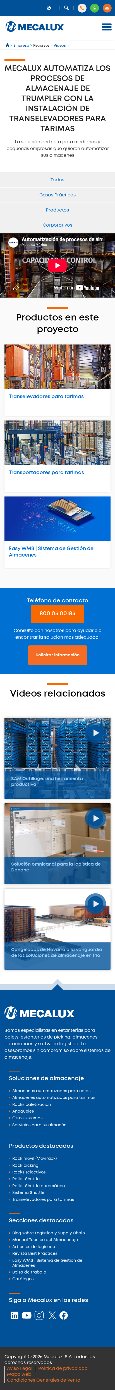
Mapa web (19, 1374)
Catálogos (22, 1279)
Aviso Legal (19, 1369)
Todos (57, 180)
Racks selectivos (28, 1172)
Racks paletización (31, 1105)
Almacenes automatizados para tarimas (53, 1098)
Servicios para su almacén (39, 1125)
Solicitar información (58, 655)
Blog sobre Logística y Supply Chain (48, 1233)
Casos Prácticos (57, 195)
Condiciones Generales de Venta (43, 1380)
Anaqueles (23, 1111)
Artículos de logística (33, 1247)
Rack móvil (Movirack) (34, 1159)
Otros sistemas (27, 1118)
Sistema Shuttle (28, 1193)
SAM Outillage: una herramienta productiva (47, 782)
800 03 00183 (57, 613)
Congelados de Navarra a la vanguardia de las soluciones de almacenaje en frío (56, 953)
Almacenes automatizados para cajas (51, 1091)
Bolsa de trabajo (29, 1272)
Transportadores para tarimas (46, 473)
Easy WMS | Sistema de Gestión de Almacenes (51, 552)
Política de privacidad (63, 1369)
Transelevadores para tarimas (46, 397)
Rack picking (25, 1166)
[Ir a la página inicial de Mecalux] (8, 45)
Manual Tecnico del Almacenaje (45, 1240)
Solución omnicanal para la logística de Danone (56, 867)
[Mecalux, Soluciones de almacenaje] (35, 32)
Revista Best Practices (34, 1254)
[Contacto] (107, 8)
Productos (57, 210)
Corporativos (57, 225)
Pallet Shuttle (26, 1179)
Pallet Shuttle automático (38, 1186)
